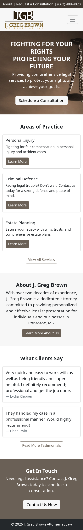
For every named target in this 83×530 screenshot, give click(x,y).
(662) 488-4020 (69, 4)
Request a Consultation (34, 4)
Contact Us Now (41, 504)
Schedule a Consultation (41, 100)
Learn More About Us (42, 333)
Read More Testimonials (41, 445)
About (7, 4)
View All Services (41, 259)
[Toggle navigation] (72, 19)
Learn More (17, 161)
